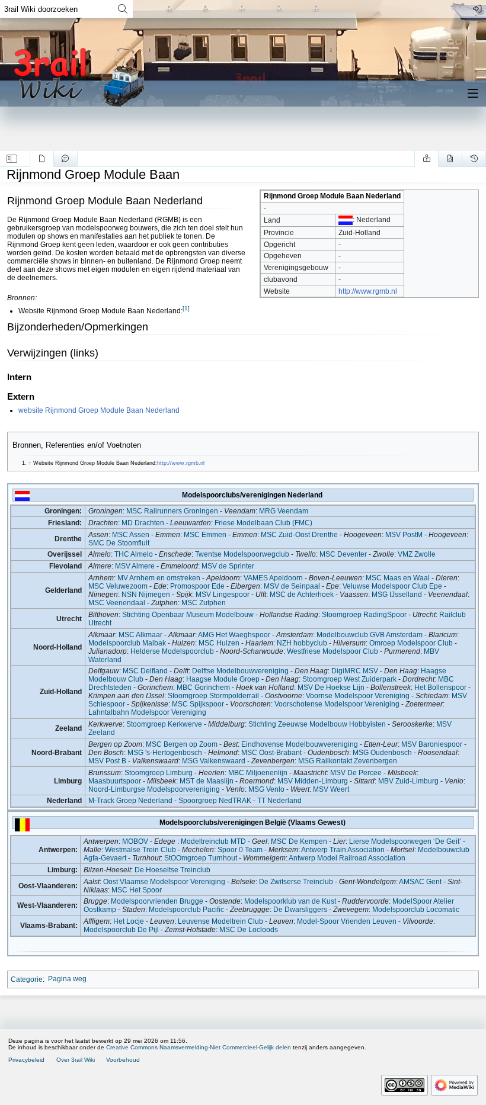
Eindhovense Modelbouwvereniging (299, 744)
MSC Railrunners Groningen (172, 511)
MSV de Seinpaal (292, 586)
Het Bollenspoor (440, 687)
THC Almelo (133, 554)
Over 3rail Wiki (75, 1059)
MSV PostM (404, 535)
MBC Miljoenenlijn (257, 773)
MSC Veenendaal (116, 603)
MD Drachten (143, 523)
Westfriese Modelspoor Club (332, 651)
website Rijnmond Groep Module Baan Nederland (99, 410)
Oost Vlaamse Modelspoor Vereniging (164, 882)
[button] (12, 158)
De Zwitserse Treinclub (296, 882)
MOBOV (135, 841)
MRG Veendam (283, 511)
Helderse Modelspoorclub (172, 651)
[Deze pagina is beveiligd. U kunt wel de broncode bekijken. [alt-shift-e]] (450, 158)
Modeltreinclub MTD (213, 841)
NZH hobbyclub (302, 643)
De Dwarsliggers (300, 909)
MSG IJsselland (397, 594)
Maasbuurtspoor (114, 781)
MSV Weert (331, 789)
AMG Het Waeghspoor (234, 635)
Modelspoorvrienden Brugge (157, 901)
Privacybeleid (26, 1059)
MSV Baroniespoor (431, 744)
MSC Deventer (343, 554)
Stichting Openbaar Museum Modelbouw (188, 615)
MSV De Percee (356, 773)
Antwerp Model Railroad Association (347, 858)
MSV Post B (107, 761)
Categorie (27, 979)
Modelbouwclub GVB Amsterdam (369, 635)
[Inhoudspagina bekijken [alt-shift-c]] (41, 158)
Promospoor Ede (197, 586)
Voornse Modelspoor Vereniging (358, 696)
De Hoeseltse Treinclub (172, 870)
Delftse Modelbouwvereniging (240, 671)
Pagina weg (67, 979)
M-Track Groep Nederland (130, 800)
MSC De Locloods (248, 930)
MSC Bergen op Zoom (182, 744)
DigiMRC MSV (354, 671)
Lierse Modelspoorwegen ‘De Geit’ (405, 841)
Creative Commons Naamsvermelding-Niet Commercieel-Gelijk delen (198, 1047)
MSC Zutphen (203, 603)
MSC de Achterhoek (302, 594)
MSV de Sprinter (228, 566)
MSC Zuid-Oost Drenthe (299, 535)
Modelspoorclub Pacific (186, 909)
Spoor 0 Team (240, 850)
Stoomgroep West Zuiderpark (349, 679)
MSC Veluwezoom (118, 586)
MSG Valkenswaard (213, 761)
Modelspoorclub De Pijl (121, 930)
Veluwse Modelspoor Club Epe (392, 586)
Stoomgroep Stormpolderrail (213, 696)
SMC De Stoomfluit (118, 543)
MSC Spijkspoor (198, 704)
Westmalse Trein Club (140, 850)
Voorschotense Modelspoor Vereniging (336, 704)
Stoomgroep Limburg (158, 773)
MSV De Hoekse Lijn (331, 687)
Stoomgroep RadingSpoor (364, 615)
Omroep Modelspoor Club (411, 643)
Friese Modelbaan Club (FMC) (263, 523)
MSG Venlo (266, 789)
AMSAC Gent (420, 882)
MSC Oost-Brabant (271, 753)
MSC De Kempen (299, 841)
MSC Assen (130, 535)
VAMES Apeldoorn (273, 578)
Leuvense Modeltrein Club (220, 921)
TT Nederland (279, 800)
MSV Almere (135, 566)
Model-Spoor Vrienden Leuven (347, 921)
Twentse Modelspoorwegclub (242, 554)
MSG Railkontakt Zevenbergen (347, 761)
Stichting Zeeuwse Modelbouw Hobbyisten (317, 724)
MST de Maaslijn (207, 781)
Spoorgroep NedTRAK (214, 800)
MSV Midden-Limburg (312, 781)
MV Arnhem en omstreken (158, 578)
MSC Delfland (145, 671)
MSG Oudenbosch (382, 753)
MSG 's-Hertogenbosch (164, 753)
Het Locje (128, 921)
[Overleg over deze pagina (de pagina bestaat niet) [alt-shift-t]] (65, 158)
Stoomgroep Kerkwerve (164, 724)
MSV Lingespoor (223, 594)
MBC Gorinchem (203, 687)
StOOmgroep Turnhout (200, 858)
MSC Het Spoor (136, 890)
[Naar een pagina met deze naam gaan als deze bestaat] (122, 9)
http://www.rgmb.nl (367, 291)
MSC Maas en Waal (398, 578)
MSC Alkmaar (140, 635)
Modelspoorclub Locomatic (415, 909)
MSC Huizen (219, 643)
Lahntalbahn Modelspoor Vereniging (147, 712)
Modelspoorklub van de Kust (290, 901)
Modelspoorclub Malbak (127, 643)
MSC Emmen (205, 535)
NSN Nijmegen (146, 594)
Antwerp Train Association (343, 850)
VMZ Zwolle (417, 554)
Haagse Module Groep (223, 679)
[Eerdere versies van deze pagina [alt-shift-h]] (473, 158)
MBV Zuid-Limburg (408, 781)
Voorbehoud (123, 1059)
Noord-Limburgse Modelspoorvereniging (154, 789)
